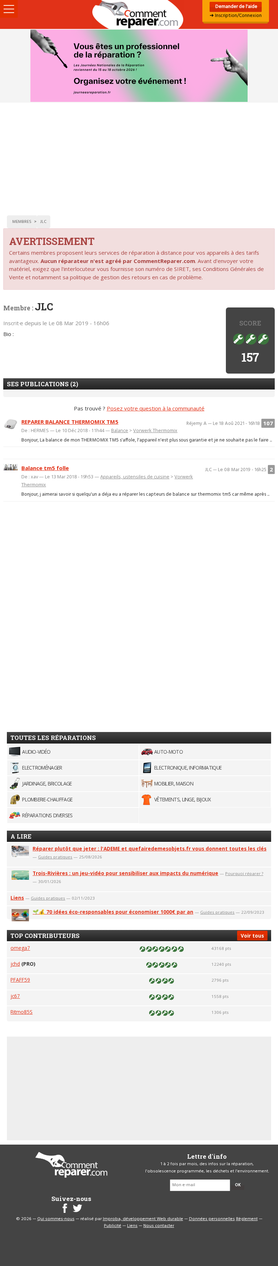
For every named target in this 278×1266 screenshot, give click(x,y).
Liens (17, 897)
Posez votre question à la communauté (156, 408)
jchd (15, 963)
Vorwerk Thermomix (155, 430)
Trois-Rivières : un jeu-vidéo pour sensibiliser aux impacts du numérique (125, 873)
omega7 (20, 947)
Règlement (247, 1219)
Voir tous (252, 935)
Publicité (112, 1226)
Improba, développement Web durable (143, 1219)
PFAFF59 (20, 979)
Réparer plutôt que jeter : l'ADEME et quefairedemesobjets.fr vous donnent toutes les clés (149, 848)
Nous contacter (158, 1226)
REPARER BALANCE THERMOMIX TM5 (69, 421)
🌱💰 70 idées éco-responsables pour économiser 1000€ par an (113, 911)
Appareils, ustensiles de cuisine (134, 476)
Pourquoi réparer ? (244, 873)
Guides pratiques (55, 857)
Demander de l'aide (235, 6)
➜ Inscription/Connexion (236, 16)
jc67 (15, 995)
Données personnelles (212, 1219)
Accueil (139, 14)
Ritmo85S (21, 1011)
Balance (119, 430)
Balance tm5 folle (45, 467)
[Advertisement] (139, 161)
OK (238, 1185)
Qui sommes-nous (56, 1219)
